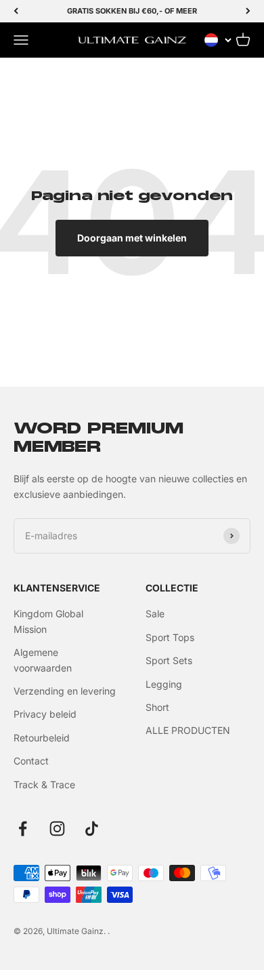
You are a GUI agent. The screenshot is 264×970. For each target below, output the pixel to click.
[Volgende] (248, 11)
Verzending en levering (65, 691)
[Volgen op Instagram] (57, 828)
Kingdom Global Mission (48, 621)
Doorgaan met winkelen (132, 238)
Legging (164, 684)
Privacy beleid (45, 714)
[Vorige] (16, 11)
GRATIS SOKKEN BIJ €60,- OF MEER (132, 11)
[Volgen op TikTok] (92, 828)
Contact (31, 761)
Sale (155, 613)
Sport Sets (169, 660)
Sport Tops (170, 637)
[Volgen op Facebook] (23, 828)
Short (157, 707)
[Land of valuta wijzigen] (218, 40)
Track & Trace (44, 784)
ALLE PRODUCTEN (188, 730)
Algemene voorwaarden (43, 659)
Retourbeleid (42, 737)
